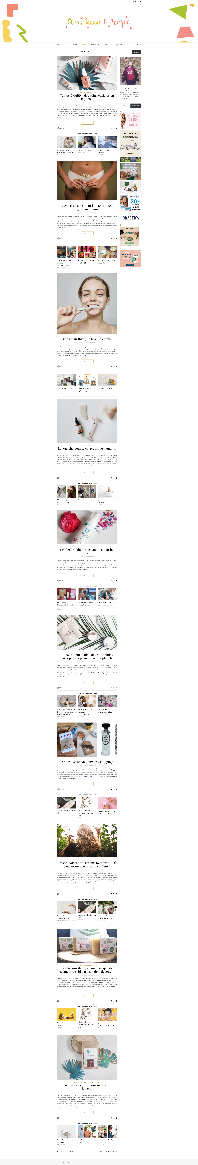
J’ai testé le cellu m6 (84, 500)
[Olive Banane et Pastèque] (99, 22)
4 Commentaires (91, 870)
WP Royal (67, 1162)
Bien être (81, 203)
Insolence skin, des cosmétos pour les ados (87, 551)
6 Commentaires (90, 102)
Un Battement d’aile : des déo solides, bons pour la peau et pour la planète (87, 656)
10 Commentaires (92, 975)
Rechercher (136, 52)
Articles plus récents (108, 1151)
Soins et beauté (91, 92)
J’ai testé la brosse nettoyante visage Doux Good (85, 813)
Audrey (62, 128)
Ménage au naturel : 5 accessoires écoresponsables (85, 712)
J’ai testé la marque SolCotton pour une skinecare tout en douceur (66, 918)
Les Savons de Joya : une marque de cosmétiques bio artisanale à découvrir (87, 969)
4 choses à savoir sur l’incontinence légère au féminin (87, 207)
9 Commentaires (91, 661)
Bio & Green (81, 92)
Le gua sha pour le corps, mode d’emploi (87, 448)
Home (75, 45)
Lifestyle (83, 45)
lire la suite (87, 123)
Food (85, 759)
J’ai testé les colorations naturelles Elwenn (87, 1086)
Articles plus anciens (66, 1151)
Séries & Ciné (95, 45)
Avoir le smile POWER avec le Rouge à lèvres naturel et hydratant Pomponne (66, 712)
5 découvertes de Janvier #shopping (87, 762)
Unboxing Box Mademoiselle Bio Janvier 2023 (65, 605)
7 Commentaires (91, 1092)
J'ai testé (86, 1082)
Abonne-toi (135, 105)
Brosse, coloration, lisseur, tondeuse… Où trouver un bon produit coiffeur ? (87, 864)
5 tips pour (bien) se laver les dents (87, 339)
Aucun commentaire (91, 212)
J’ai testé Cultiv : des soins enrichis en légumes (87, 97)
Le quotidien (118, 45)
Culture (106, 45)
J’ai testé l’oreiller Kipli (85, 150)
